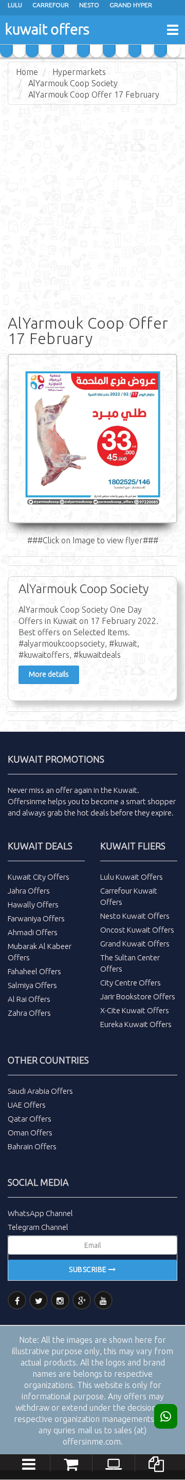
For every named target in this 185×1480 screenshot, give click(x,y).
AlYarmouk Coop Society (73, 83)
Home (27, 72)
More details (49, 674)
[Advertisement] (92, 207)
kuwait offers (47, 29)
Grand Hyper (130, 5)
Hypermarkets (79, 72)
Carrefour (50, 5)
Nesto (89, 5)
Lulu (15, 5)
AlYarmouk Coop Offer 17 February (93, 94)
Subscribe (88, 1269)
